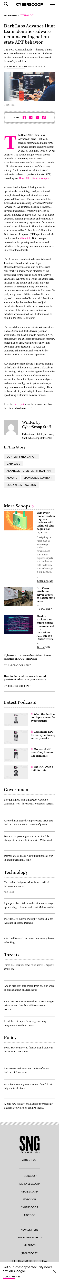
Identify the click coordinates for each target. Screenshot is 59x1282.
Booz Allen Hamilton (21, 485)
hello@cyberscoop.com (29, 1261)
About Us (29, 1159)
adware (12, 477)
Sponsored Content (38, 477)
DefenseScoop (29, 1183)
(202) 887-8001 (29, 1253)
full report (19, 404)
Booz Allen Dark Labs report (34, 178)
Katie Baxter (45, 580)
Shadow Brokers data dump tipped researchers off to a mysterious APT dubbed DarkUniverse (46, 628)
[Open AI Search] (10, 4)
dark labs (13, 463)
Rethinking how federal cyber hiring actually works (43, 735)
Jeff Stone (43, 646)
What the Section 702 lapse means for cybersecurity (43, 718)
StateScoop (29, 1191)
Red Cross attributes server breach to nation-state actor (46, 594)
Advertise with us (29, 1237)
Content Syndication (21, 456)
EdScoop (29, 1199)
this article (25, 238)
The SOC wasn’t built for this (42, 768)
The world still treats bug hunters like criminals (42, 753)
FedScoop (29, 1175)
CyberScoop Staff (17, 66)
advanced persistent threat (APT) (29, 470)
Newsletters (29, 1229)
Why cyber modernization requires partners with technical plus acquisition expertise (46, 522)
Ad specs (29, 1245)
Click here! (11, 1276)
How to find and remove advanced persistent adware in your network (25, 677)
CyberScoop (29, 1207)
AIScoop (29, 1215)
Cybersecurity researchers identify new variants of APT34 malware (27, 657)
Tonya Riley (44, 608)
